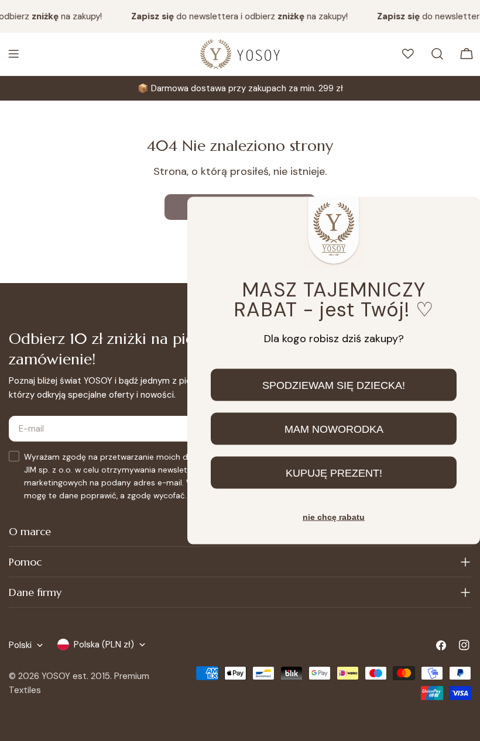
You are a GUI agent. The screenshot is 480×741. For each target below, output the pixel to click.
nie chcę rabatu (334, 516)
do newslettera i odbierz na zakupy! (236, 16)
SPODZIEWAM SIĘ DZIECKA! (333, 385)
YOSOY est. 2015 (76, 676)
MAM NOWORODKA (333, 429)
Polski (20, 645)
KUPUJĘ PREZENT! (334, 472)
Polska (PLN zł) (104, 644)
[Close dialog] (461, 215)
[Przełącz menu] (13, 54)
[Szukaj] (437, 54)
